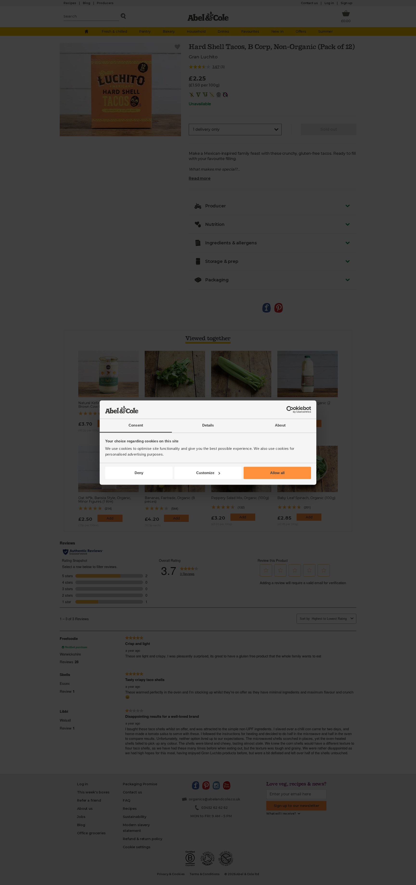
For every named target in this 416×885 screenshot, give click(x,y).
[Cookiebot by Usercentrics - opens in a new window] (290, 409)
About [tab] (280, 425)
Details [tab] (208, 425)
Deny (139, 473)
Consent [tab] (136, 425)
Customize (205, 473)
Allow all (277, 473)
